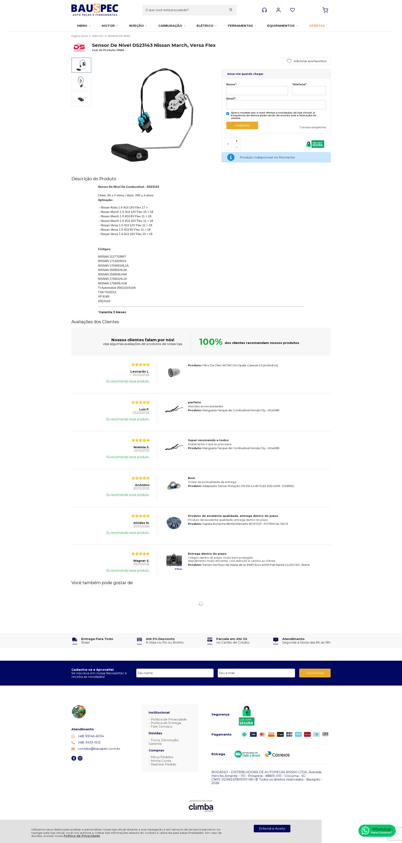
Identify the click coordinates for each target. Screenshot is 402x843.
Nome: (231, 84)
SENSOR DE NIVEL (119, 35)
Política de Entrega (166, 723)
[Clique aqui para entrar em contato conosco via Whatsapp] (377, 831)
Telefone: (299, 84)
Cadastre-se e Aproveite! (92, 670)
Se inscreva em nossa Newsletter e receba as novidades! (99, 675)
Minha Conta (161, 761)
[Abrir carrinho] (325, 10)
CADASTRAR (315, 673)
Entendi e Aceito (272, 828)
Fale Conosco (162, 726)
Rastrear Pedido (163, 764)
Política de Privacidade (82, 836)
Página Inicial (79, 35)
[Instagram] (80, 759)
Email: (231, 98)
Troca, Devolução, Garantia (164, 742)
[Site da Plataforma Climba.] (201, 806)
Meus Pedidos (162, 757)
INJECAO (98, 35)
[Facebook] (73, 759)
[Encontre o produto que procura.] (230, 10)
